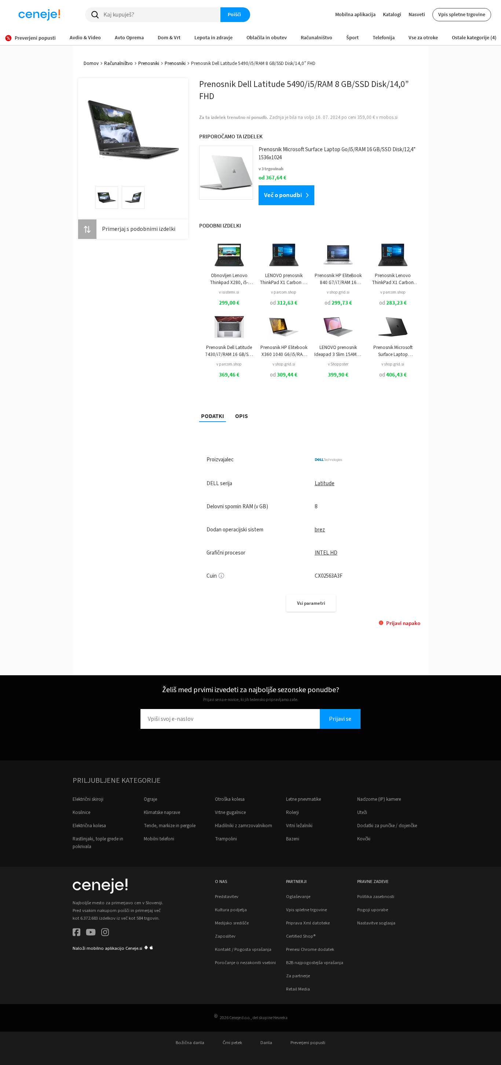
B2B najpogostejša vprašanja (314, 962)
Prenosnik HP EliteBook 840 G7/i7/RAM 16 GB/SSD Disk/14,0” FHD (338, 279)
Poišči (234, 14)
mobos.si (388, 117)
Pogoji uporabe (372, 909)
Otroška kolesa (230, 799)
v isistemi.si (229, 292)
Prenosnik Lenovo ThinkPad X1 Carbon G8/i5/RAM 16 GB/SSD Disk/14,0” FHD (393, 279)
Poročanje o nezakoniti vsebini (245, 962)
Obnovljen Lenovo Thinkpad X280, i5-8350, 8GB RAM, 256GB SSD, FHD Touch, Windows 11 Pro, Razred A (229, 279)
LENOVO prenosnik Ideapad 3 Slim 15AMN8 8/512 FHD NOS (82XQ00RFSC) (338, 351)
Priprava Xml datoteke (308, 923)
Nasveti (417, 14)
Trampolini (226, 839)
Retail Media (298, 989)
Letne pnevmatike (303, 799)
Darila (266, 1042)
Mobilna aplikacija (355, 14)
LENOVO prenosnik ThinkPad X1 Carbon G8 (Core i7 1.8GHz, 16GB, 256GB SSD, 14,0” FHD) (284, 279)
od (283, 303)
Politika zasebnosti (375, 896)
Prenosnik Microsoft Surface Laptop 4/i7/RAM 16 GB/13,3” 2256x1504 (392, 351)
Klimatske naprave (162, 812)
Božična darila (190, 1042)
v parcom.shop (283, 292)
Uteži (362, 812)
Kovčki (363, 839)
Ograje (150, 799)
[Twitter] (91, 933)
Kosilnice (81, 812)
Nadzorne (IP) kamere (379, 799)
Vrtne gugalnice (230, 812)
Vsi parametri (311, 603)
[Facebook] (76, 933)
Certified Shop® (300, 936)
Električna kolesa (89, 825)
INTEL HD (326, 553)
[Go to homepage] (39, 15)
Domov (91, 63)
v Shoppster (338, 364)
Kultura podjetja (231, 909)
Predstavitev (226, 896)
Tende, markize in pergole (169, 825)
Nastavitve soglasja (376, 923)
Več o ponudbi (283, 195)
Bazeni (292, 839)
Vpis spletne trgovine (461, 14)
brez (320, 530)
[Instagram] (105, 933)
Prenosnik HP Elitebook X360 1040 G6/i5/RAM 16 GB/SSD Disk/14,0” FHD (283, 351)
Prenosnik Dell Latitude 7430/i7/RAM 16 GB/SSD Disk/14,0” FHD (229, 351)
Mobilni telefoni (159, 839)
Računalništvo (118, 63)
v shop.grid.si (338, 292)
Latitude (324, 483)
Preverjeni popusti (307, 1042)
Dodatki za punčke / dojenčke (387, 825)
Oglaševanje (298, 896)
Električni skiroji (88, 799)
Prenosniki (148, 63)
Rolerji (292, 812)
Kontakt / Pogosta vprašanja (243, 949)
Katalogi (392, 14)
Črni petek (232, 1042)
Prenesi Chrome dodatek (310, 949)
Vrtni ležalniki (299, 825)
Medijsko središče (232, 923)
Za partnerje (298, 976)
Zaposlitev (225, 936)
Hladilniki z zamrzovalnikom (243, 825)
